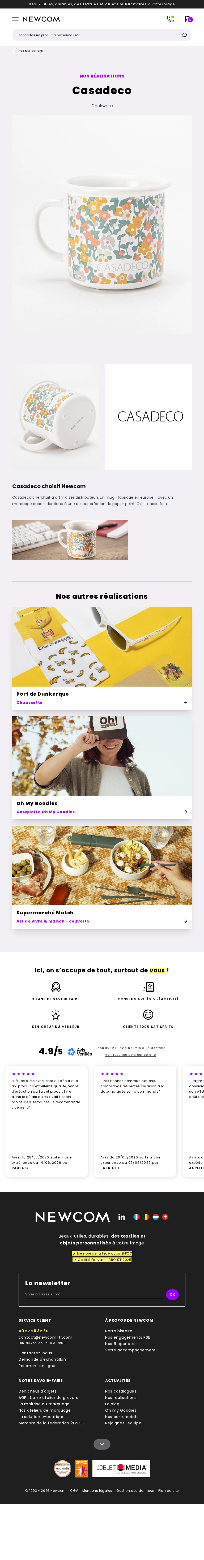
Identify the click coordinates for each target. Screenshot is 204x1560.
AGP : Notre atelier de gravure (49, 1397)
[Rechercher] (184, 35)
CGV (74, 1490)
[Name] (102, 1444)
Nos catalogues (121, 1391)
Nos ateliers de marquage (45, 1410)
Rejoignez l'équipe (123, 1423)
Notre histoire (119, 1331)
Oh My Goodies (37, 803)
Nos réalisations (30, 51)
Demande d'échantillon (42, 1359)
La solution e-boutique (42, 1416)
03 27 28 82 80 (34, 1331)
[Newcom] (73, 1217)
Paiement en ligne (37, 1365)
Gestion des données (135, 1490)
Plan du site (168, 1490)
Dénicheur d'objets (38, 1391)
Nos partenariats (122, 1416)
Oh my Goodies (121, 1410)
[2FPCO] (81, 1468)
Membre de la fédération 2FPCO (51, 1423)
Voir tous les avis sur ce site (130, 1055)
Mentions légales (97, 1490)
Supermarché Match (45, 912)
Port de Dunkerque (42, 694)
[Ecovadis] (62, 1468)
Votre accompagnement (130, 1350)
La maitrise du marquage (44, 1404)
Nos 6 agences (120, 1343)
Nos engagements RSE (127, 1337)
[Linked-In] (121, 1217)
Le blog (112, 1404)
